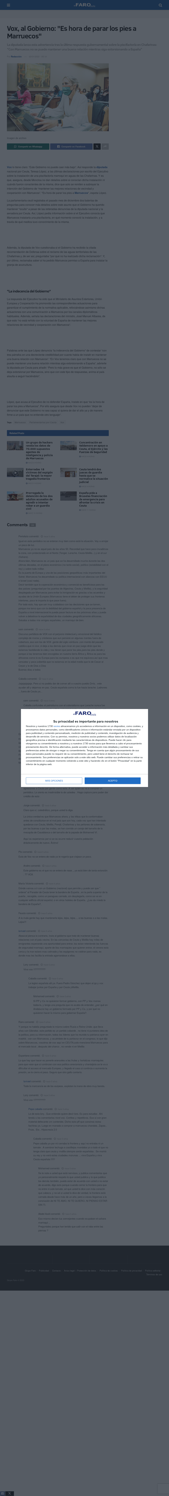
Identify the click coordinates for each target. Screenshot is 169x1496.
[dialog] (84, 748)
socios (56, 726)
